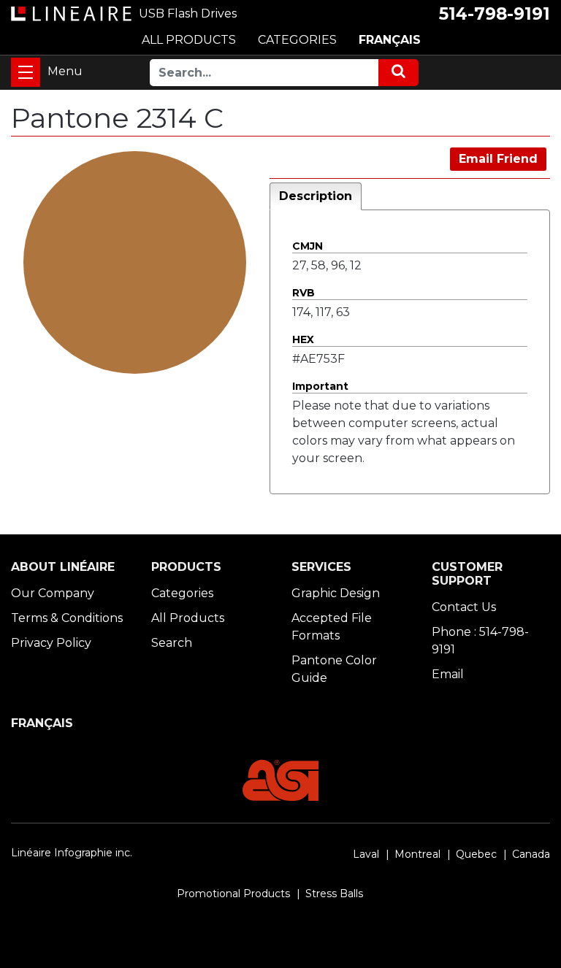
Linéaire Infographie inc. (71, 852)
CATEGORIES (297, 40)
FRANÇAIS (390, 40)
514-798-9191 (494, 14)
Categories (182, 593)
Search (171, 643)
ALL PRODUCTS (189, 40)
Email (448, 674)
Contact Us (464, 607)
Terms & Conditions (67, 618)
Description (315, 196)
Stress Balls (334, 893)
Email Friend (498, 159)
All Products (187, 618)
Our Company (52, 593)
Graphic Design (335, 593)
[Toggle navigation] (25, 72)
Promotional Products (233, 893)
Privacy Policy (51, 643)
